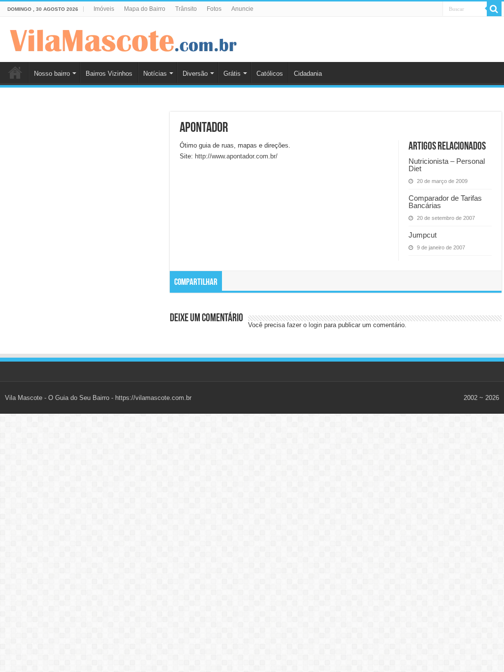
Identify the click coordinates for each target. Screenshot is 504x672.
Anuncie (242, 8)
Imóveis (104, 8)
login (315, 325)
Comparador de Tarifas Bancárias (445, 202)
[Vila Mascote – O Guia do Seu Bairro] (123, 38)
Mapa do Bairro (144, 8)
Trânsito (186, 8)
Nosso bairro (52, 73)
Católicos (269, 73)
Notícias (155, 73)
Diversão (195, 73)
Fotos (214, 8)
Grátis (232, 73)
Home (15, 72)
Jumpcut (423, 235)
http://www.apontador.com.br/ (236, 156)
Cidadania (308, 73)
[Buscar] (494, 8)
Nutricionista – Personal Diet (447, 165)
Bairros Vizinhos (109, 73)
